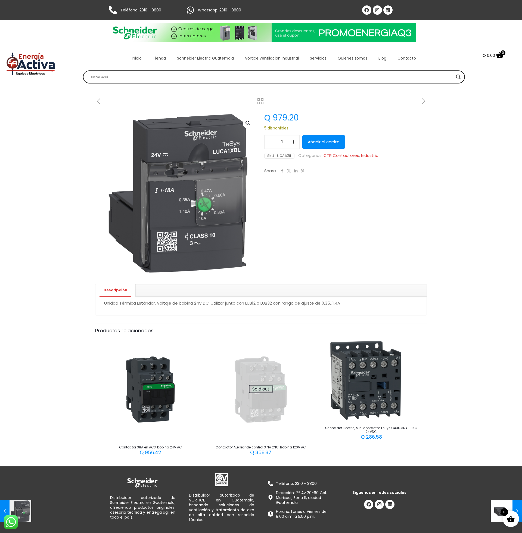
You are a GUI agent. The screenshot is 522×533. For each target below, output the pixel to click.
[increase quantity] (293, 142)
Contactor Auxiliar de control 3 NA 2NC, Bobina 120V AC (261, 447)
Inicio (137, 58)
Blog (382, 58)
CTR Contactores (341, 155)
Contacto (406, 58)
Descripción (115, 290)
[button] (248, 123)
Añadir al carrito (324, 142)
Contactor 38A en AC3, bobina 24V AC (150, 447)
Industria (369, 155)
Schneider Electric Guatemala (205, 58)
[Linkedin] (388, 10)
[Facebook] (366, 10)
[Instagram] (377, 10)
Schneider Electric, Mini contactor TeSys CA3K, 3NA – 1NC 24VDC (371, 430)
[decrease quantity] (270, 142)
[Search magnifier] (458, 77)
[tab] (115, 290)
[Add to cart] (195, 345)
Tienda (159, 58)
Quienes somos (352, 58)
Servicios (318, 58)
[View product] (195, 357)
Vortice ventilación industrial (272, 58)
